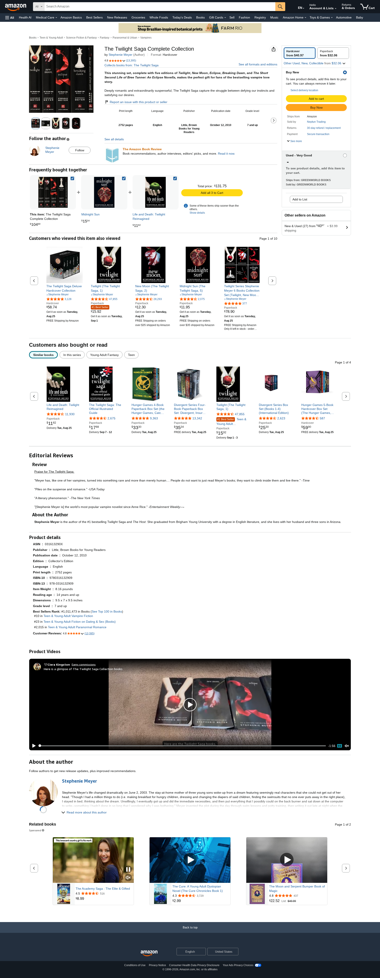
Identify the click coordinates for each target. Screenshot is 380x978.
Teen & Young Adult (51, 37)
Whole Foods (159, 17)
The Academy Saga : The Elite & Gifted (103, 888)
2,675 (111, 418)
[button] (9, 17)
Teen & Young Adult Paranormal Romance (231, 421)
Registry (260, 17)
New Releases (117, 17)
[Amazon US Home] (149, 953)
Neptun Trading (316, 121)
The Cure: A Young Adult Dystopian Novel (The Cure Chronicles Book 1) (197, 889)
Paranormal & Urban (125, 37)
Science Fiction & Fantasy (81, 37)
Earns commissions (84, 664)
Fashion (244, 17)
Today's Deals (182, 17)
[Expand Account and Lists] (335, 8)
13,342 (197, 418)
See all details (114, 139)
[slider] (182, 745)
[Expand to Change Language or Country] (303, 8)
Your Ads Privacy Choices (238, 965)
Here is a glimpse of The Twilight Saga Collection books (83, 669)
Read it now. (226, 153)
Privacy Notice (157, 965)
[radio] (299, 53)
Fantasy (104, 37)
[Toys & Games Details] (332, 17)
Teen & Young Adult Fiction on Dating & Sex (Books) (80, 621)
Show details (197, 212)
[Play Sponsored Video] (190, 860)
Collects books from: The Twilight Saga (131, 65)
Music (274, 17)
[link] (104, 192)
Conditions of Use (135, 965)
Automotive (344, 17)
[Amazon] (16, 6)
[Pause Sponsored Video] (128, 870)
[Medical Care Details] (56, 17)
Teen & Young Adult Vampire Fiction (68, 616)
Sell (231, 17)
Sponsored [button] (35, 830)
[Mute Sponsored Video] (128, 878)
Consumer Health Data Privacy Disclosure (194, 965)
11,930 (70, 414)
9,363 (154, 418)
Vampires (146, 37)
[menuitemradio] (339, 746)
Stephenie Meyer (120, 54)
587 (322, 418)
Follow (79, 150)
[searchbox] (159, 6)
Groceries (138, 17)
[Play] (32, 746)
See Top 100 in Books (107, 611)
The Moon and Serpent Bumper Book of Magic (297, 889)
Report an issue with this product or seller (138, 102)
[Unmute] (347, 745)
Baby (359, 17)
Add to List (299, 199)
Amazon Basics (71, 17)
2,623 (281, 418)
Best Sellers (94, 17)
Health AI (25, 17)
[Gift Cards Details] (225, 17)
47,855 (240, 414)
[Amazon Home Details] (305, 17)
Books (200, 17)
